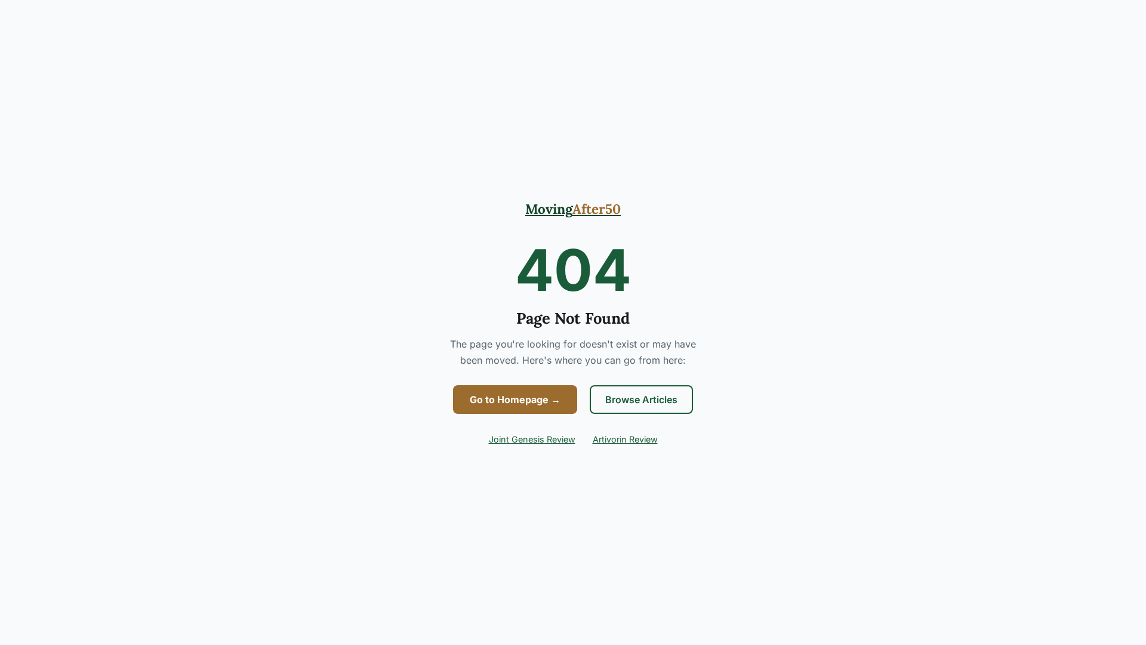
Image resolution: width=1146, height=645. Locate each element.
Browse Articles (641, 400)
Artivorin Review (625, 439)
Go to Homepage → (515, 400)
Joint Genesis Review (532, 439)
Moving (573, 208)
